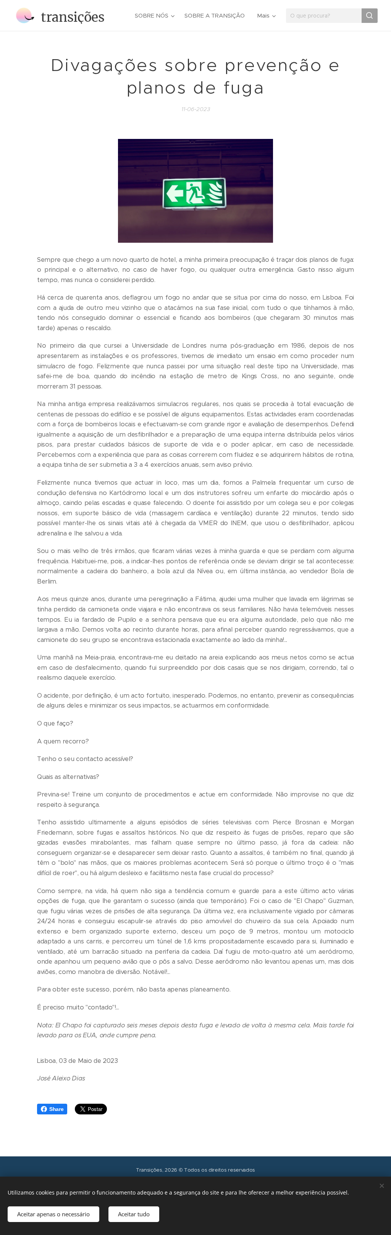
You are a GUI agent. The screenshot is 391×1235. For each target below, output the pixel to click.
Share (56, 1109)
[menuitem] (155, 15)
